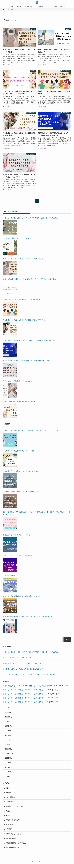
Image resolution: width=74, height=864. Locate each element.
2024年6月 (9, 772)
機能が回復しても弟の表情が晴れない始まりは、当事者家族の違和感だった (29, 340)
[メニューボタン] (2, 2)
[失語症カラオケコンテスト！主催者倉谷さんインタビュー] (10, 565)
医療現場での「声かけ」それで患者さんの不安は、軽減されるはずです (27, 361)
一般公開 (9, 792)
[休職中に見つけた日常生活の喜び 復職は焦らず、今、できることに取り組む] (10, 288)
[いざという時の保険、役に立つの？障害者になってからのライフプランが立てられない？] (10, 440)
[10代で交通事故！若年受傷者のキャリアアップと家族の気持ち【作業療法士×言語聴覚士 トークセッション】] (10, 524)
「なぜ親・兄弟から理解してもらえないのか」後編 (20, 471)
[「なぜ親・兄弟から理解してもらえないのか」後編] (10, 480)
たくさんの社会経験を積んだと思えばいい (17, 381)
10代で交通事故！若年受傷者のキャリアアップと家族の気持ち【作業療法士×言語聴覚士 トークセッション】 (36, 513)
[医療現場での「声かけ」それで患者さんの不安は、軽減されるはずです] (10, 370)
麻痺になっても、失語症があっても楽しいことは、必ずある (24, 258)
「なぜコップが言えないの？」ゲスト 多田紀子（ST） (22, 451)
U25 (7, 788)
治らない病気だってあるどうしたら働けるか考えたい (21, 401)
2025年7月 (9, 726)
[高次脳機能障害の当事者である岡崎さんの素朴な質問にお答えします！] (10, 626)
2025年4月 (9, 740)
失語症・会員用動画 (13, 820)
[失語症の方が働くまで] (10, 585)
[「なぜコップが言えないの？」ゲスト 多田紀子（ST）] (10, 460)
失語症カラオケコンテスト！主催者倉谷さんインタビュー (23, 555)
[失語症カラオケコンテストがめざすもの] (10, 544)
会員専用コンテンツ (13, 802)
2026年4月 (9, 717)
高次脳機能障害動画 (13, 847)
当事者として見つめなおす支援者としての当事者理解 (21, 299)
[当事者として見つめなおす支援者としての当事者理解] (10, 309)
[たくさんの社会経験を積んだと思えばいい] (10, 390)
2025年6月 (9, 730)
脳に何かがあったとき (13, 834)
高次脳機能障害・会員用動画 (16, 843)
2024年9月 (9, 758)
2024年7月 (9, 767)
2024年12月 (9, 753)
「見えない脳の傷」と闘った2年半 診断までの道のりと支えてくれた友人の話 (30, 218)
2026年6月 (9, 712)
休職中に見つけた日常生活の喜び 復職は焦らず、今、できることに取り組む (29, 279)
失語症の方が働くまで (10, 576)
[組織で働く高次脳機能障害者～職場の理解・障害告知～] (10, 605)
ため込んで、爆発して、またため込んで (17, 238)
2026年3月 (9, 721)
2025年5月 (9, 735)
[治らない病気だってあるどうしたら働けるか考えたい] (10, 411)
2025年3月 (9, 744)
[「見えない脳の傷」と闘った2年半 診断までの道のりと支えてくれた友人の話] (10, 227)
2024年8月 (9, 762)
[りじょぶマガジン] (37, 2)
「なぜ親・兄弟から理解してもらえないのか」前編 (20, 491)
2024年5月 (9, 776)
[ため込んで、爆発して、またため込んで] (10, 247)
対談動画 (9, 829)
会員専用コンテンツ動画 (14, 806)
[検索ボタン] (71, 2)
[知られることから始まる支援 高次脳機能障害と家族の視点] (10, 329)
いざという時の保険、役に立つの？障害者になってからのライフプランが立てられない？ (34, 430)
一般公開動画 (10, 797)
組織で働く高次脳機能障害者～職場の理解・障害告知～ (22, 596)
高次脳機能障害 (11, 838)
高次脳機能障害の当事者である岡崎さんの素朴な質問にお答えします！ (27, 616)
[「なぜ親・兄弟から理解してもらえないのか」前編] (10, 501)
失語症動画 (9, 824)
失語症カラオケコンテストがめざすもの (17, 535)
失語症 (8, 811)
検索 (67, 639)
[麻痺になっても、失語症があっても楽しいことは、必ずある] (10, 268)
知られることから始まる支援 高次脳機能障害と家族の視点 (24, 320)
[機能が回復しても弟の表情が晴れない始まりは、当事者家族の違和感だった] (10, 350)
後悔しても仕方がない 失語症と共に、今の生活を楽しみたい (24, 669)
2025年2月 (9, 749)
